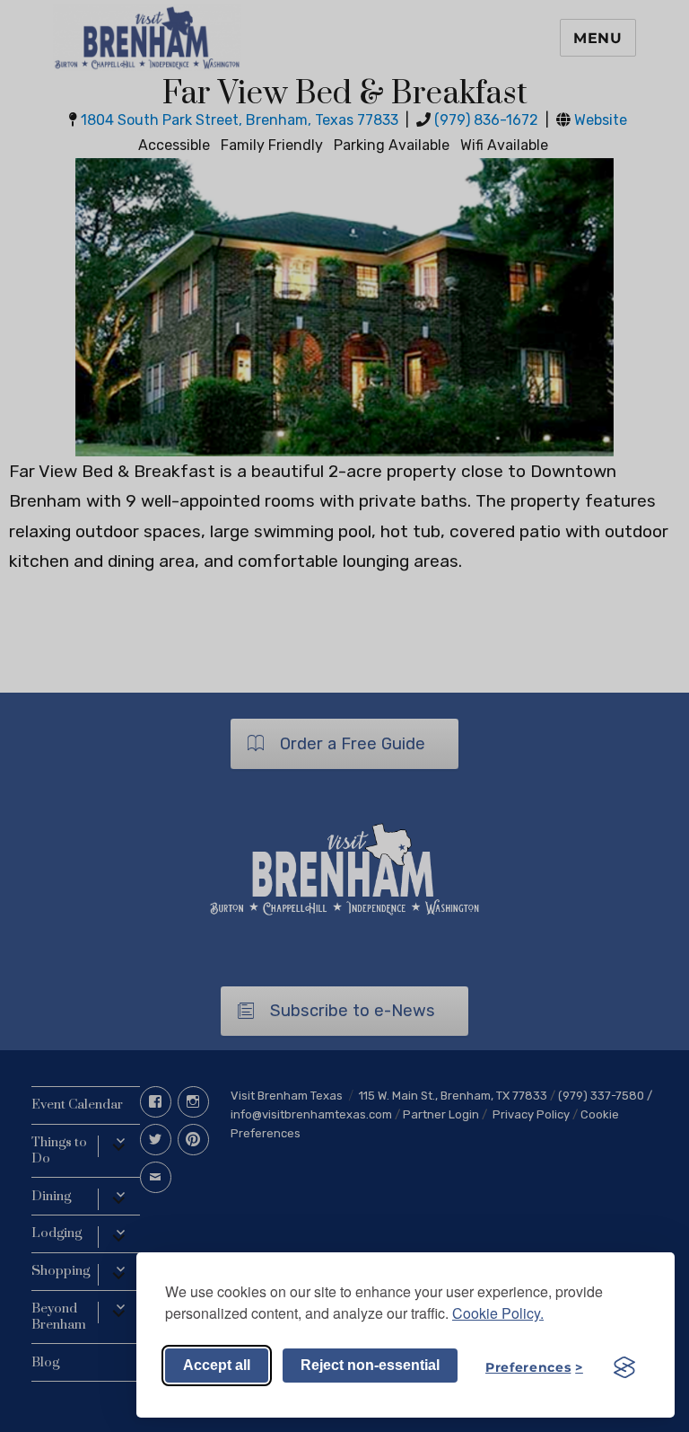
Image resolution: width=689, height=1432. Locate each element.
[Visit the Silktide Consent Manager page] (624, 1367)
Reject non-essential (370, 1365)
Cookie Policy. (498, 1313)
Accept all (216, 1365)
